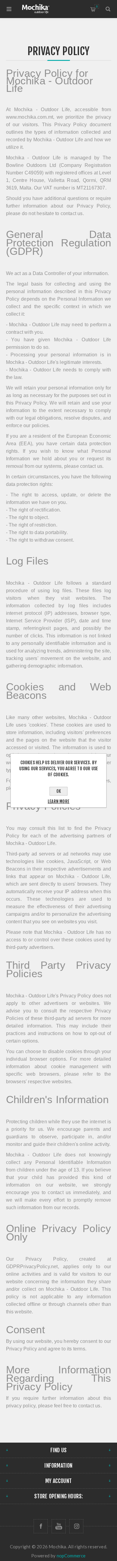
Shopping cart (97, 6)
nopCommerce (71, 1555)
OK (58, 791)
